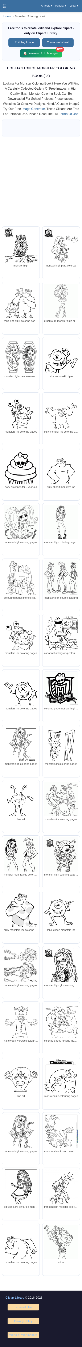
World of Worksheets (23, 1334)
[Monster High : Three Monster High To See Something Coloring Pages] (61, 1250)
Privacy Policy (23, 1321)
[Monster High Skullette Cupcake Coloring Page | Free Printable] (21, 472)
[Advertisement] (41, 182)
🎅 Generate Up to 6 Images (43, 52)
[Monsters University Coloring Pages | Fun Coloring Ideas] (21, 913)
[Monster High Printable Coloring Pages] (21, 859)
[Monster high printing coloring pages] (61, 250)
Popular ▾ (60, 5)
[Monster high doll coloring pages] (61, 522)
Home (7, 16)
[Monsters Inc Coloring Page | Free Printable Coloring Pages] (61, 749)
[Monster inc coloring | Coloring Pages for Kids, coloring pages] (21, 303)
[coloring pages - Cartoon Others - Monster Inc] (61, 416)
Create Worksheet (58, 42)
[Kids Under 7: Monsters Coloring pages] (21, 693)
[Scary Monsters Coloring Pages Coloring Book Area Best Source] (61, 1191)
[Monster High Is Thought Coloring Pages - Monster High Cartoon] (21, 524)
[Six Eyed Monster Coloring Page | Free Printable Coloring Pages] (21, 1081)
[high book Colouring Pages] (61, 970)
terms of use (68, 114)
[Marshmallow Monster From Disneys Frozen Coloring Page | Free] (61, 1136)
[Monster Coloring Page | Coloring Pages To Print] (21, 1026)
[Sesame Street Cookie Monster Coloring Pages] (61, 638)
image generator (33, 109)
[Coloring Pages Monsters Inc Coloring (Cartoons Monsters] (61, 1081)
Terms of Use (23, 1307)
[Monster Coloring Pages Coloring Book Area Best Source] (21, 803)
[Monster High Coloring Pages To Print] (61, 577)
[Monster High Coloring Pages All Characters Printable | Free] (61, 858)
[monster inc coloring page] (61, 912)
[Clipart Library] (5, 6)
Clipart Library (14, 1297)
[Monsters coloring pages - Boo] (21, 640)
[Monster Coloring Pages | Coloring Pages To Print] (61, 361)
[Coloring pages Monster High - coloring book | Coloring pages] (21, 250)
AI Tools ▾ (46, 5)
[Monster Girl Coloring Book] (21, 1137)
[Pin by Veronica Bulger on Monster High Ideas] (21, 969)
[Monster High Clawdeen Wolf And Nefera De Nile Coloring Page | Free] (21, 361)
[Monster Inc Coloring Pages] (21, 580)
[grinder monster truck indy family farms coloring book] (61, 688)
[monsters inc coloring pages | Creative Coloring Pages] (21, 416)
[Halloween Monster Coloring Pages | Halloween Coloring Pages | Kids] (61, 472)
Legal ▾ (74, 5)
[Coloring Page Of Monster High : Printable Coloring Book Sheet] (21, 749)
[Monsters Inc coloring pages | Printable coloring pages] (61, 806)
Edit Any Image (24, 42)
